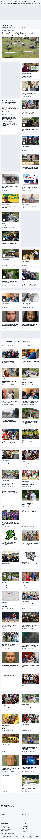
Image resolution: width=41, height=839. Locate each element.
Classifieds (36, 3)
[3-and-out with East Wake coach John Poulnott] (30, 198)
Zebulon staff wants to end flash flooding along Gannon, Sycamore (9, 421)
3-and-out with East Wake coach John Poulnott (30, 207)
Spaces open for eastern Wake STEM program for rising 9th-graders (10, 645)
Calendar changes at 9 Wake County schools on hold (10, 707)
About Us (3, 811)
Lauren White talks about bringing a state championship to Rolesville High (30, 168)
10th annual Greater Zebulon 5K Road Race (30, 148)
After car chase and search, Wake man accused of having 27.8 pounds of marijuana (10, 325)
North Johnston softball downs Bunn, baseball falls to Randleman (30, 484)
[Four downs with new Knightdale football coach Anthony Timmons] (30, 86)
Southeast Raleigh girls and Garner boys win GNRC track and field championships (29, 748)
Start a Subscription (26, 813)
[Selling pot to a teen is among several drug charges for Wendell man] (30, 316)
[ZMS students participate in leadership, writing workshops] (10, 353)
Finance (31, 3)
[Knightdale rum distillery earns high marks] (30, 254)
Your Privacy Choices (30, 837)
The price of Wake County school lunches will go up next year (9, 443)
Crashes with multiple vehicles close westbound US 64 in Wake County (30, 646)
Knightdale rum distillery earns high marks (30, 263)
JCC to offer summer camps (8, 675)
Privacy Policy (16, 836)
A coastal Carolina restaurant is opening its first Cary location (9, 112)
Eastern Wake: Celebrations (27, 303)
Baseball (23, 281)
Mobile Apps (25, 826)
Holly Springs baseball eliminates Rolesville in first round (9, 626)
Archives (2, 815)
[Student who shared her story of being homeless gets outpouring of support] (30, 354)
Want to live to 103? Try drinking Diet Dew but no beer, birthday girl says (30, 402)
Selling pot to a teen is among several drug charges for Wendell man (30, 325)
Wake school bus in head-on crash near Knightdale (10, 261)
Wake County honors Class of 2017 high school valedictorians (30, 687)
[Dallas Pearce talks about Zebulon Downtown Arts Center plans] (30, 179)
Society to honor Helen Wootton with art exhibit (10, 777)
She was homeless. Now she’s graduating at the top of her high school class (9, 381)
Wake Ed (3, 490)
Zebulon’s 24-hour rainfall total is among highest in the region (29, 789)
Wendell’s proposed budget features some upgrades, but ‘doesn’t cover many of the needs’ (30, 422)
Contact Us (3, 814)
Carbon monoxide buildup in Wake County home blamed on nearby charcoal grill (9, 605)
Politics (10, 3)
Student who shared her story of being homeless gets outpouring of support (30, 362)
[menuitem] (2, 3)
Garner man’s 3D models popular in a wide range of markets (30, 75)
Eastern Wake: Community (27, 340)
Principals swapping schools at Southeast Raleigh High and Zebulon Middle (10, 492)
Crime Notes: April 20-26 (7, 746)
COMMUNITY (9, 27)
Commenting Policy (9, 836)
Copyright (3, 836)
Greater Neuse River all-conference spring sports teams (9, 402)
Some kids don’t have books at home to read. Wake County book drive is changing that (30, 544)
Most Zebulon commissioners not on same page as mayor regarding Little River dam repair (10, 483)
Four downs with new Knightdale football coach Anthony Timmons (29, 94)
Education (4, 378)
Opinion (20, 3)
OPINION (20, 27)
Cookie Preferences (24, 836)
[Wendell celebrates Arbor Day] (30, 104)
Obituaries (28, 3)
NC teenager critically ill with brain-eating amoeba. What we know (10, 103)
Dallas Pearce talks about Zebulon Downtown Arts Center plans (29, 188)
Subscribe (38, 1)
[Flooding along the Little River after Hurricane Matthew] (10, 217)
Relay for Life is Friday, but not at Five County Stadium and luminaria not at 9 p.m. (10, 523)
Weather (3, 223)
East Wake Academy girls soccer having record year (29, 504)
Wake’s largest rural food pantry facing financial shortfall (29, 584)
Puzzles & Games (26, 829)
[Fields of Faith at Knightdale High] (10, 236)
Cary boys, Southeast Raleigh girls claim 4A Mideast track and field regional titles (9, 543)
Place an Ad (3, 826)
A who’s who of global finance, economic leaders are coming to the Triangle (10, 124)
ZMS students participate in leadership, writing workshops (8, 362)
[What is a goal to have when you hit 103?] (10, 297)
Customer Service (25, 811)
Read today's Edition (5, 1)
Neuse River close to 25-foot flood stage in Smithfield (9, 282)
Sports (7, 3)
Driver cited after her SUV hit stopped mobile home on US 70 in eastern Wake (30, 512)
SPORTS (23, 27)
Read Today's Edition (27, 825)
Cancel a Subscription (26, 814)
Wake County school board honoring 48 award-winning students (30, 626)
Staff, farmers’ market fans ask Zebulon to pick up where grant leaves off (30, 443)
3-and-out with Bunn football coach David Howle (9, 207)
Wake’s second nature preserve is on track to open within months (10, 584)
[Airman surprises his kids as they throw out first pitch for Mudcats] (30, 274)
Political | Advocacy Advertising (7, 833)
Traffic (23, 510)
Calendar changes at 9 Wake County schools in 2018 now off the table (29, 463)
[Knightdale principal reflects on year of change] (10, 179)
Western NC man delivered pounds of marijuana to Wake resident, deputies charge (10, 666)
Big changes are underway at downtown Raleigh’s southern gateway (10, 108)
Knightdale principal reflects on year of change (10, 187)
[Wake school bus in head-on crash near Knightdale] (10, 253)
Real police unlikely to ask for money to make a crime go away (30, 768)
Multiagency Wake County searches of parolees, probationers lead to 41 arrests (10, 342)
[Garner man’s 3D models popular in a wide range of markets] (30, 67)
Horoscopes (25, 831)
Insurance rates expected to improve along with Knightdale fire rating (10, 462)
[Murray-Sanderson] (30, 297)
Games (24, 3)
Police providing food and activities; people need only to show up (30, 726)
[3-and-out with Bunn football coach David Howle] (10, 198)
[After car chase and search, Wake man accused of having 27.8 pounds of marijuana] (10, 316)
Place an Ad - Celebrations (6, 829)
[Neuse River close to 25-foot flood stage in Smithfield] (10, 274)
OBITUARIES (15, 27)
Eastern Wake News (8, 30)
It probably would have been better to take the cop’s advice (10, 769)
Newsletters (25, 828)
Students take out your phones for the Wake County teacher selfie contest (30, 666)
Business (17, 3)
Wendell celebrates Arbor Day (28, 112)
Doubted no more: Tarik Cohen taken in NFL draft (10, 727)
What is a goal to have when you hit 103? (9, 305)
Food (14, 3)
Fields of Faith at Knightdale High (9, 243)
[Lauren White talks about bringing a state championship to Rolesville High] (30, 159)
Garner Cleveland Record (27, 73)
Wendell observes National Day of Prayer (29, 130)
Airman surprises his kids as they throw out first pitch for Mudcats (29, 283)
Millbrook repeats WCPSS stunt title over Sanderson (10, 565)
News (5, 3)
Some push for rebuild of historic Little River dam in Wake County (30, 382)
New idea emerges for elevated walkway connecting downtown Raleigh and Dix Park (9, 118)
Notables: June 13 (26, 341)
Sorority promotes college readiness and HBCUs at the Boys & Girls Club (30, 603)
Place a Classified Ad (5, 827)
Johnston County (5, 673)
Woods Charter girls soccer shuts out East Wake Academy (30, 706)
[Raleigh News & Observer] (20, 1)
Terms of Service (37, 836)
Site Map (3, 813)
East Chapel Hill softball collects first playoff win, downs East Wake (30, 564)
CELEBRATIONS (4, 27)
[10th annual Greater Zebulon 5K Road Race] (30, 140)
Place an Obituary (4, 830)
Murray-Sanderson (26, 304)
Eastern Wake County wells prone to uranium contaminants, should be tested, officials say (18, 34)
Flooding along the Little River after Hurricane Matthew (10, 225)
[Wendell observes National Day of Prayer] (30, 122)
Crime (3, 340)
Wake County (24, 379)
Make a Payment (25, 815)
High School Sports (25, 92)
